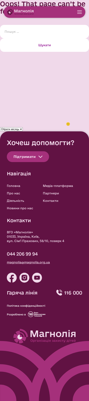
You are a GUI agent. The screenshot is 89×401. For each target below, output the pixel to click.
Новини (7, 114)
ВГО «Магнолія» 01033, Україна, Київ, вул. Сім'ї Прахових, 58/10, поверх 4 (35, 236)
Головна (13, 186)
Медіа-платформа (58, 186)
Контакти (50, 200)
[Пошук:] (44, 31)
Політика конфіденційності (26, 305)
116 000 (73, 292)
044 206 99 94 (22, 253)
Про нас (13, 193)
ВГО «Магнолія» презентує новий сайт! (36, 104)
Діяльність (15, 200)
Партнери (51, 193)
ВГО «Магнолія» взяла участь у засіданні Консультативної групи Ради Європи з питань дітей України (42, 94)
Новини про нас (20, 208)
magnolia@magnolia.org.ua (28, 262)
